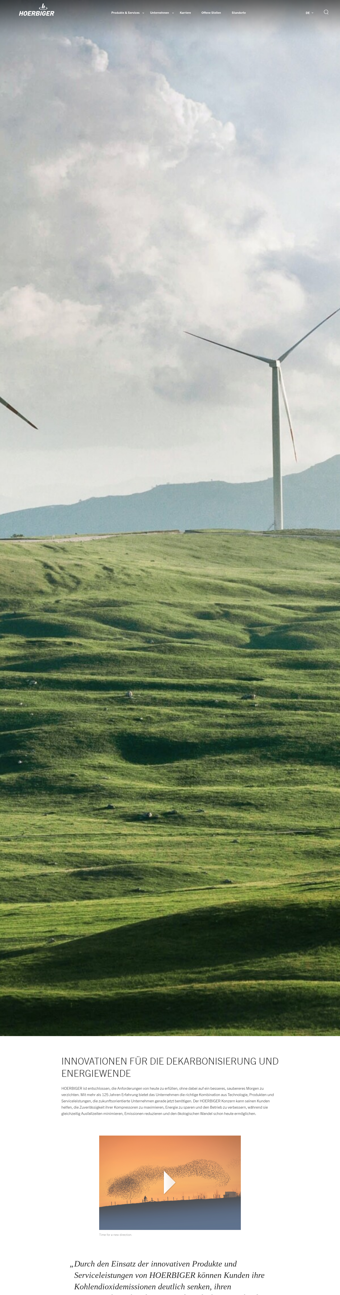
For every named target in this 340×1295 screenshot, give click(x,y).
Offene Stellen (211, 13)
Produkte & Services (125, 13)
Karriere (185, 13)
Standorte (239, 13)
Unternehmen (159, 13)
